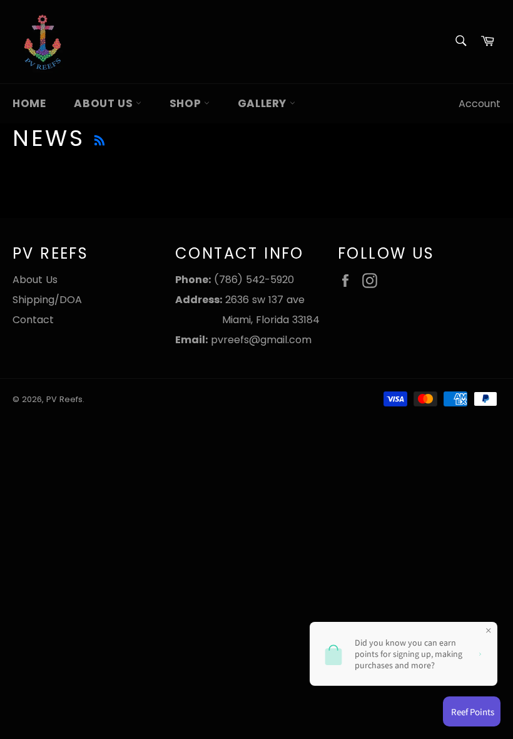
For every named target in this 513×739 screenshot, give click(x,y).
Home (29, 103)
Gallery (264, 103)
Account (479, 103)
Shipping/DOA (47, 299)
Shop (187, 103)
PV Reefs (64, 399)
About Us (104, 103)
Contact (33, 320)
